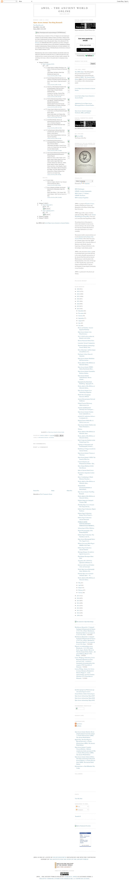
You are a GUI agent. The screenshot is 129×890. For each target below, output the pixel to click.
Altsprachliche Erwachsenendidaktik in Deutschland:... (85, 487)
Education (82, 840)
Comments (80, 810)
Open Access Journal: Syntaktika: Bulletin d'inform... (86, 372)
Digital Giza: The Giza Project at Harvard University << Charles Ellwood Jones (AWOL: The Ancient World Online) (85, 742)
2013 (78, 605)
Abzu (89, 251)
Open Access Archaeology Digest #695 (85, 700)
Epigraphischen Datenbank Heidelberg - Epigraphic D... (86, 383)
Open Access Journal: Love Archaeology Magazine (85, 391)
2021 (78, 301)
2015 (78, 600)
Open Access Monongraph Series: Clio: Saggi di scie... (86, 540)
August (80, 320)
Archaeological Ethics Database (86, 528)
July (79, 323)
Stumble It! (78, 816)
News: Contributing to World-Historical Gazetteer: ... (85, 478)
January (80, 592)
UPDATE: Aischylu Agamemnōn (83, 191)
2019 (78, 306)
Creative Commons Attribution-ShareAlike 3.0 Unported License (64, 878)
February (80, 590)
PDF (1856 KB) (59, 117)
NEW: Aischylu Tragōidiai (81, 197)
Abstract (49, 75)
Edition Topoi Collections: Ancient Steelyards (85, 518)
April (79, 585)
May (79, 583)
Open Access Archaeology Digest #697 (85, 696)
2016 (78, 598)
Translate (87, 183)
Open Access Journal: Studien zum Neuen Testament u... (87, 426)
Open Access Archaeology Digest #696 (85, 698)
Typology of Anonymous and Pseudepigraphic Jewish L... (85, 445)
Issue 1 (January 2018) (48, 64)
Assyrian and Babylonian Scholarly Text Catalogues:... (86, 408)
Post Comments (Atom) (46, 494)
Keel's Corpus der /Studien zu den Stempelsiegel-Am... (86, 441)
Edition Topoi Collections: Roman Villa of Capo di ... (85, 514)
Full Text (53, 75)
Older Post (69, 490)
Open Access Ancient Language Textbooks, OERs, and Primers (83, 112)
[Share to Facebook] (61, 436)
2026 (78, 289)
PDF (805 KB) (58, 96)
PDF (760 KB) (58, 174)
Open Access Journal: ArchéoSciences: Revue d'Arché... (84, 377)
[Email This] (55, 436)
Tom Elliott (78, 726)
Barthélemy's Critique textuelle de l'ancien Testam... (86, 449)
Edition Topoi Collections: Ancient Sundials (85, 548)
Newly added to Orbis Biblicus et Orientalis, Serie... (86, 432)
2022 (78, 299)
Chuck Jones (44, 435)
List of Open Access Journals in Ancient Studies (57, 223)
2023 (78, 296)
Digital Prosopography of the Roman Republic (85, 531)
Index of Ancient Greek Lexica (86, 470)
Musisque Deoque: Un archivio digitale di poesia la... (86, 553)
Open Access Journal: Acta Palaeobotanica (85, 333)
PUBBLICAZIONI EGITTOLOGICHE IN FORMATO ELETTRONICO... (86, 523)
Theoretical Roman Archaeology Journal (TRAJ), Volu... (86, 346)
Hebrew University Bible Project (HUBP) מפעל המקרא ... (86, 544)
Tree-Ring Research (38, 25)
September (81, 318)
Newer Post (36, 490)
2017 (78, 596)
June (79, 325)
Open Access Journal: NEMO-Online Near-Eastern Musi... (85, 368)
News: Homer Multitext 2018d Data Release (85, 467)
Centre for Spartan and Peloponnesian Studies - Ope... (86, 462)
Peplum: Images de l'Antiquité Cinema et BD (85, 501)
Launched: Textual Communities (86, 343)
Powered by (81, 55)
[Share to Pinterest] (63, 436)
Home (52, 490)
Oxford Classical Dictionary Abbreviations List (85, 404)
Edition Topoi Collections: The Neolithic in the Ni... (86, 536)
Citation (49, 185)
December (81, 311)
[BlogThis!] (57, 436)
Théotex (80, 429)
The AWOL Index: (79, 72)
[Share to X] (59, 436)
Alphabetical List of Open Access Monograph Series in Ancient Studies (84, 104)
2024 (78, 294)
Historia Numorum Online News (86, 340)
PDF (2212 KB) (59, 128)
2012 (78, 608)
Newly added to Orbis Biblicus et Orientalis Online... (86, 363)
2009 (78, 615)
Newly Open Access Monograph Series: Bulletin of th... (86, 570)
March (80, 587)
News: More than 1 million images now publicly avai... (86, 351)
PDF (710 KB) (58, 84)
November (81, 313)
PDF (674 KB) (58, 138)
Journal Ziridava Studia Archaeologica (85, 694)
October (80, 316)
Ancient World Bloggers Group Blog (85, 215)
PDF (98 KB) (58, 185)
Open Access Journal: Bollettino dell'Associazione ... (86, 359)
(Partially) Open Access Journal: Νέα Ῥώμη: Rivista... (86, 505)
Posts (78, 806)
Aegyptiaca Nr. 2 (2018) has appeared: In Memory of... (85, 561)
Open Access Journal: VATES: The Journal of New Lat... (86, 458)
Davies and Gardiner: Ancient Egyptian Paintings (85, 328)
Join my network (85, 845)
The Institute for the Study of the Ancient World (68, 859)
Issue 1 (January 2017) (48, 211)
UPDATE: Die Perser (80, 195)
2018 (78, 308)
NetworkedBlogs (83, 833)
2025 (78, 291)
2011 (78, 610)
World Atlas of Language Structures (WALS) (84, 395)
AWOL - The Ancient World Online (64, 9)
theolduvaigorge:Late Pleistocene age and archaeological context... (84, 690)
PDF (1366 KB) (59, 197)
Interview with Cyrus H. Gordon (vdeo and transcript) (86, 566)
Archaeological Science (46, 437)
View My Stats (78, 798)
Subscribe (85, 50)
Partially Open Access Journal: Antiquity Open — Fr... (85, 574)
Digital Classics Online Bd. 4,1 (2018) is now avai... (86, 421)
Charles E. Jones (90, 203)
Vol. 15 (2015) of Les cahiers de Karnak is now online (86, 337)
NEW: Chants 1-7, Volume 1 (82, 193)
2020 (78, 304)
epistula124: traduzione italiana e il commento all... (86, 417)
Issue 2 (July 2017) (47, 205)
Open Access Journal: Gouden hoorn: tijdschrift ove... (85, 413)
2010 (78, 613)
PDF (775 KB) (58, 75)
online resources (59, 857)
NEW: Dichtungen (79, 189)
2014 (78, 603)
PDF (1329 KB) (59, 150)
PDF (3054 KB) (59, 107)
